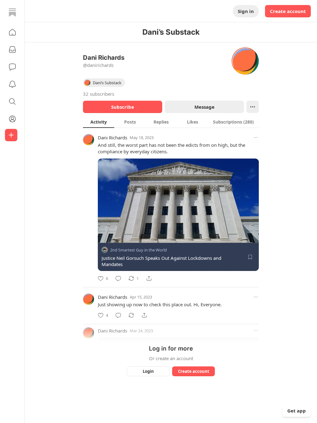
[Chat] (12, 66)
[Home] (12, 12)
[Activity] (12, 84)
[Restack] (131, 315)
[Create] (11, 135)
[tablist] (171, 122)
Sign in (246, 11)
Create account (288, 11)
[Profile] (12, 118)
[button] (12, 32)
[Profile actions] (252, 107)
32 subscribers (98, 94)
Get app (296, 411)
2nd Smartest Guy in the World (138, 250)
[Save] (250, 257)
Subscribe (122, 107)
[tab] (98, 122)
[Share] (149, 278)
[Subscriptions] (12, 49)
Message (204, 107)
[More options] (256, 137)
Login (148, 371)
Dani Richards (112, 137)
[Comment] (118, 278)
